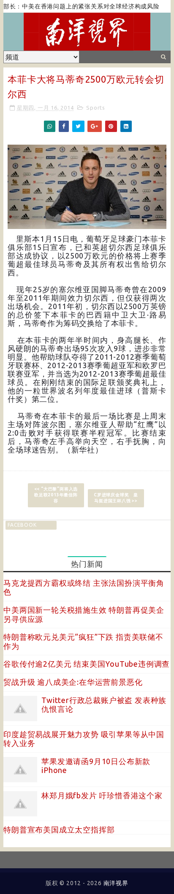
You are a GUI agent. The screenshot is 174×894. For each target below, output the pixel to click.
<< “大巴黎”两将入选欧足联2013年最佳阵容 (56, 495)
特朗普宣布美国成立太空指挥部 (58, 829)
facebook (22, 525)
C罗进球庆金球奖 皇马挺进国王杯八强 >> (116, 498)
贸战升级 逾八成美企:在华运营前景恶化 (72, 682)
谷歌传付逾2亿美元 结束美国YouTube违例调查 (86, 664)
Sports (95, 107)
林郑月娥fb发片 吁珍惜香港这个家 (102, 795)
